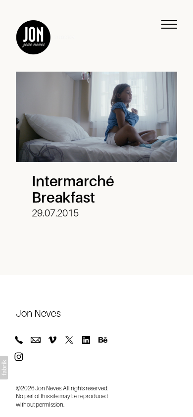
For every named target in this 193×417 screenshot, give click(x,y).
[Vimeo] (52, 340)
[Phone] (19, 340)
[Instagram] (19, 357)
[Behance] (103, 340)
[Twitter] (69, 340)
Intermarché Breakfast (73, 189)
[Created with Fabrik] (4, 367)
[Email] (36, 340)
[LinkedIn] (86, 340)
